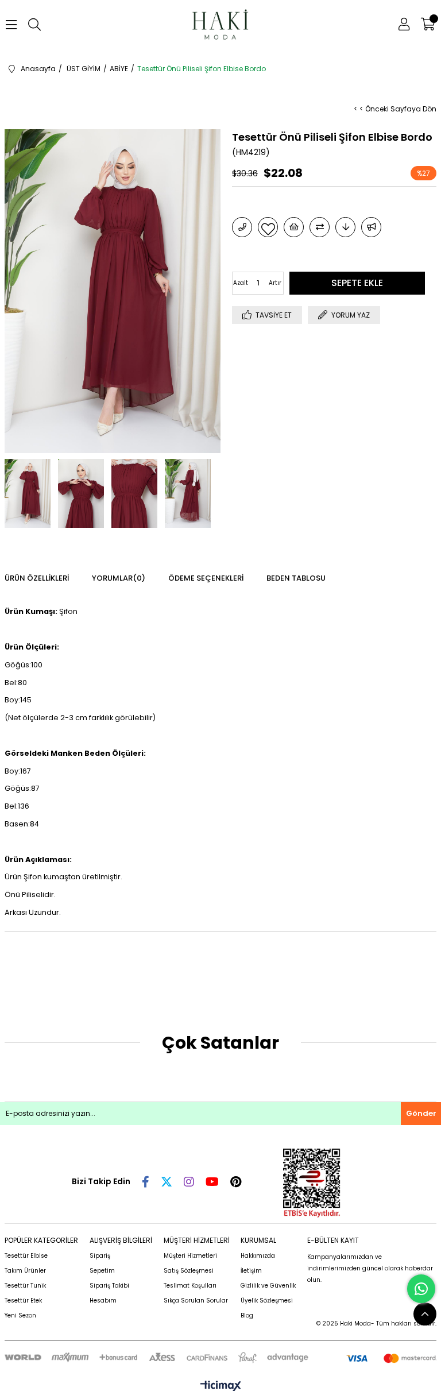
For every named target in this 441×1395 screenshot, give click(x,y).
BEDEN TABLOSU (296, 578)
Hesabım (103, 1300)
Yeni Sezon (20, 1315)
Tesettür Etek (23, 1300)
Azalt (240, 283)
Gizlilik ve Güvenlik (268, 1285)
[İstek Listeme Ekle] (294, 227)
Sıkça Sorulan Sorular (196, 1300)
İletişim (251, 1270)
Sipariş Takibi (109, 1285)
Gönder (421, 1113)
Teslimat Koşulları (190, 1285)
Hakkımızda (258, 1255)
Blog (247, 1315)
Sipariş (100, 1255)
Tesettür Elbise (26, 1255)
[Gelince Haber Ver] (371, 227)
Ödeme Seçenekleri (205, 578)
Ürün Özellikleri (37, 578)
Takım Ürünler (25, 1270)
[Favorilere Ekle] (268, 227)
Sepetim (102, 1270)
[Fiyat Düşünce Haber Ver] (345, 227)
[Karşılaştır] (320, 227)
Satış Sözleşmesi (189, 1270)
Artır (275, 283)
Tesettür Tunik (25, 1285)
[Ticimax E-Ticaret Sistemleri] (220, 1387)
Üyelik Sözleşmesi (267, 1300)
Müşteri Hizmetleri (190, 1255)
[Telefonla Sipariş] (242, 227)
